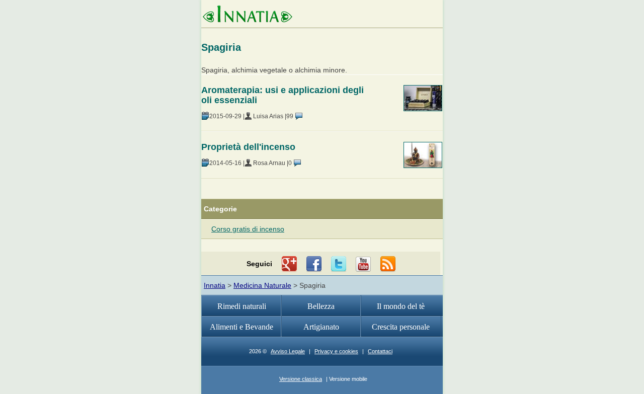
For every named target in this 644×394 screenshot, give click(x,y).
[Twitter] (338, 264)
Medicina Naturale (262, 285)
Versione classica (300, 379)
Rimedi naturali (241, 306)
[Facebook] (313, 264)
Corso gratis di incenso (247, 229)
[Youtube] (363, 264)
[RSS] (387, 264)
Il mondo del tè (401, 306)
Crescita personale (401, 327)
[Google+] (289, 264)
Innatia (214, 285)
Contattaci (380, 351)
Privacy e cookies (336, 351)
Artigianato (321, 327)
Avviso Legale (288, 351)
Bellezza (321, 306)
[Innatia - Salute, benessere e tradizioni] (247, 15)
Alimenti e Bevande (241, 327)
